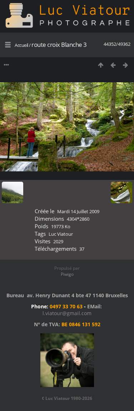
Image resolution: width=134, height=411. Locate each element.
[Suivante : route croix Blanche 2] (125, 65)
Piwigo (67, 274)
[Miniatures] (100, 65)
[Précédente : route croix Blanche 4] (113, 65)
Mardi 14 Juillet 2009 (78, 211)
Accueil (21, 45)
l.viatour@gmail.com (67, 313)
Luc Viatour (61, 234)
